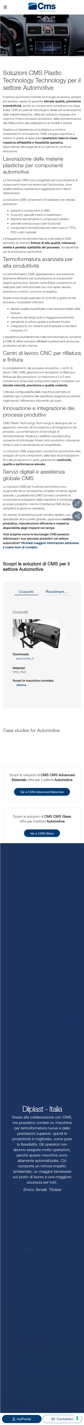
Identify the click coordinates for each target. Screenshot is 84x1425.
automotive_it (24, 658)
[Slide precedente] (10, 651)
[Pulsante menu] (5, 7)
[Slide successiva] (73, 651)
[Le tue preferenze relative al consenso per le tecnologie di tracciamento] (77, 1418)
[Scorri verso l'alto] (77, 1401)
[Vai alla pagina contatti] (77, 503)
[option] (26, 592)
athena (21, 684)
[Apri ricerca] (78, 7)
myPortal (24, 1419)
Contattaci (65, 1419)
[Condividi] (77, 516)
